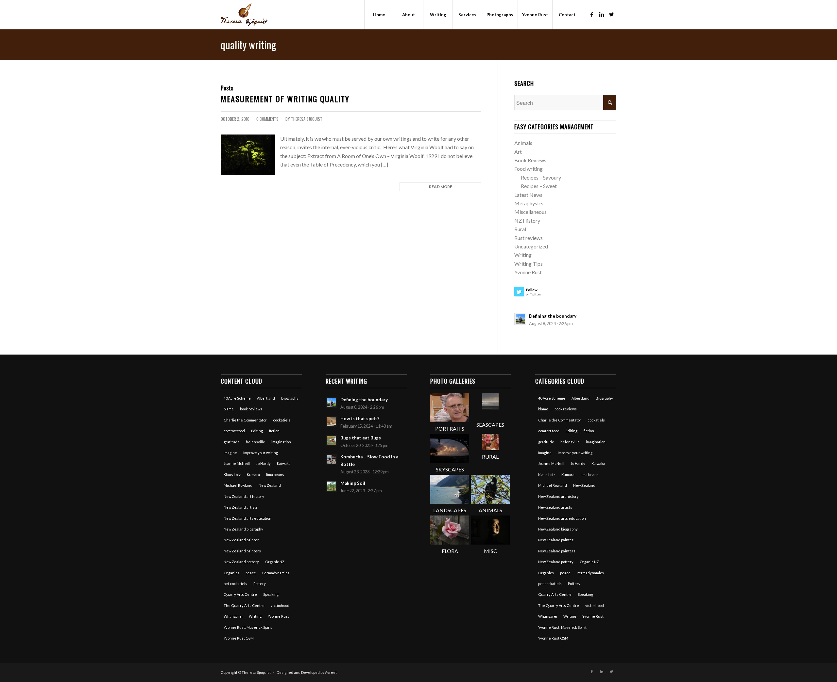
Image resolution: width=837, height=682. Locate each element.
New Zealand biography (243, 529)
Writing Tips (528, 264)
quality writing (248, 44)
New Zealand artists (241, 507)
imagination (281, 442)
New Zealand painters (242, 551)
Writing (523, 255)
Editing (257, 431)
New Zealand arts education (247, 518)
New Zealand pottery (241, 562)
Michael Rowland (238, 485)
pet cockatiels (235, 583)
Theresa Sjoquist (306, 119)
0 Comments (267, 119)
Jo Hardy (263, 463)
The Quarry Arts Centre (244, 605)
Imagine (230, 453)
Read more (440, 186)
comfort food (234, 431)
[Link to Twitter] (611, 14)
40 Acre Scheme (237, 398)
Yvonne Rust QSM (239, 638)
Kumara (253, 474)
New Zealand (270, 485)
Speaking (271, 594)
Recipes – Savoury (541, 177)
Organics (231, 573)
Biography (290, 398)
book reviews (251, 409)
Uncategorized (531, 246)
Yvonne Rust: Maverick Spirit (248, 627)
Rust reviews (528, 238)
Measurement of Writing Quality (285, 98)
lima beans (275, 474)
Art (518, 152)
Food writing (528, 169)
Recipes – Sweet (539, 186)
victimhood (280, 605)
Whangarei (233, 616)
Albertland (266, 398)
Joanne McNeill (237, 463)
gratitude (232, 442)
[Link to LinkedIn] (601, 14)
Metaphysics (528, 203)
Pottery (259, 583)
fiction (274, 431)
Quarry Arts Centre (240, 594)
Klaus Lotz (232, 474)
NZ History (527, 220)
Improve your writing (260, 453)
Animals (523, 143)
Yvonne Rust (528, 272)
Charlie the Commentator (245, 420)
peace (251, 573)
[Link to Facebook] (592, 14)
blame (229, 409)
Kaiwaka (284, 463)
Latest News (528, 195)
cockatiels (281, 420)
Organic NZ (274, 562)
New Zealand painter (241, 540)
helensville (255, 442)
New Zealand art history (244, 496)
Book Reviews (530, 160)
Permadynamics (275, 573)
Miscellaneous (530, 212)
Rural (520, 229)
